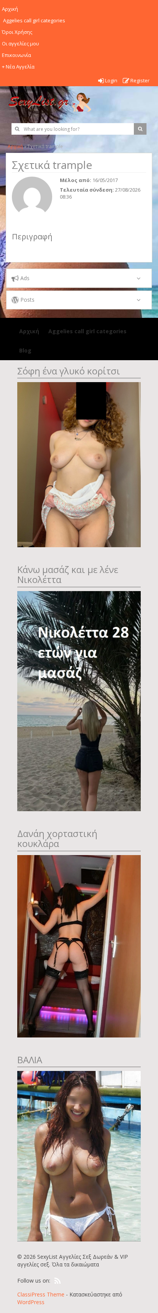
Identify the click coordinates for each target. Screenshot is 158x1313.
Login (110, 80)
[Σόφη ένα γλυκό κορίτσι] (79, 464)
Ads (24, 278)
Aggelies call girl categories (87, 331)
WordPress (30, 1302)
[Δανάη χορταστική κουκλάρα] (79, 945)
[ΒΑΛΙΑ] (79, 1155)
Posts (27, 299)
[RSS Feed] (57, 1281)
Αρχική (15, 146)
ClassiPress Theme (40, 1294)
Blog (25, 350)
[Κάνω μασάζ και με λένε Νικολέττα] (79, 700)
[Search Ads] (140, 129)
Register (139, 80)
